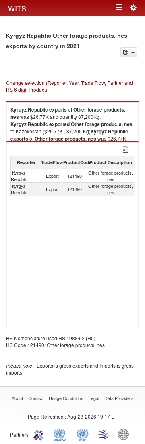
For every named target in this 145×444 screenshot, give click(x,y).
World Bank (125, 434)
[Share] (128, 52)
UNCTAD (61, 434)
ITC (40, 434)
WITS (17, 8)
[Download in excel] (125, 148)
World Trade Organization (104, 434)
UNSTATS (83, 434)
